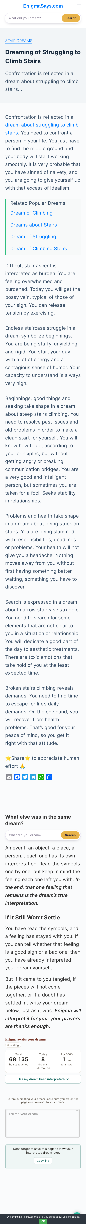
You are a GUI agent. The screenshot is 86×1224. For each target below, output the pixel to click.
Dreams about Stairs (33, 225)
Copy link (43, 1160)
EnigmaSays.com (43, 6)
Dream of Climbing (31, 213)
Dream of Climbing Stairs (38, 248)
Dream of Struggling (33, 236)
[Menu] (79, 6)
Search (71, 18)
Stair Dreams (18, 40)
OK (43, 1221)
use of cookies (71, 1216)
